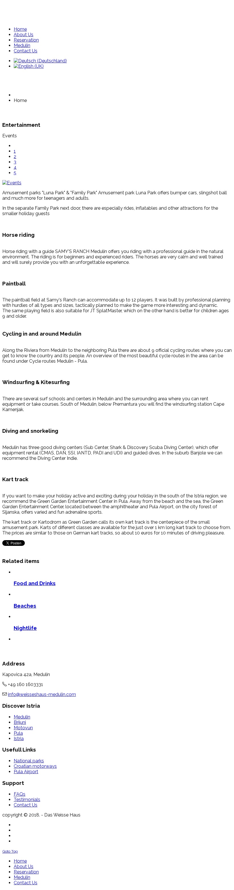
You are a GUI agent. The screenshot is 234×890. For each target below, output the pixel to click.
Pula (18, 733)
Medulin (22, 717)
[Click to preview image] (117, 182)
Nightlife (25, 628)
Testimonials (27, 799)
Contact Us (25, 805)
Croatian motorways (35, 766)
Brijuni (20, 722)
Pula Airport (26, 771)
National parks (29, 761)
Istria (19, 738)
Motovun (23, 727)
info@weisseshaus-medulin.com (42, 694)
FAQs (19, 794)
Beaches (25, 606)
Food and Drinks (35, 583)
